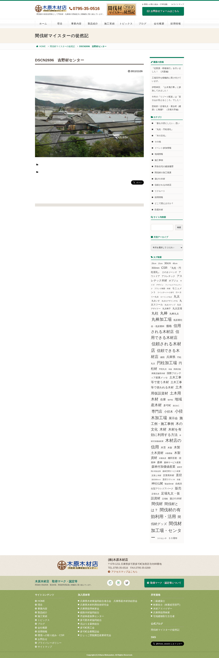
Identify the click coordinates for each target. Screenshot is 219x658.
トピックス (126, 23)
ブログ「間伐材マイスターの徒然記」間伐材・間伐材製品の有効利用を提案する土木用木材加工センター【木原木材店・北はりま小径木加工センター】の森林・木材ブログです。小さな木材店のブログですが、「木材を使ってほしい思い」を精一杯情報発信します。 (121, 9)
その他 (158, 141)
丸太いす (156, 301)
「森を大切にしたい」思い (167, 123)
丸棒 (164, 313)
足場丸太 (155, 494)
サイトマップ (178, 4)
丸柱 (155, 313)
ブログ (143, 23)
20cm (154, 263)
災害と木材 (156, 475)
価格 (169, 326)
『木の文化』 (161, 135)
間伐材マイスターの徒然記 (62, 46)
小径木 (168, 411)
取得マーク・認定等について (165, 583)
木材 (163, 429)
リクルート (160, 191)
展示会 (173, 418)
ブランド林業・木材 (162, 288)
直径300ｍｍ (156, 479)
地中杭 (170, 400)
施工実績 (109, 23)
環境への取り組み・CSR (51, 635)
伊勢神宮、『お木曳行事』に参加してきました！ (166, 89)
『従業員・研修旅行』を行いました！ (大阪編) (166, 70)
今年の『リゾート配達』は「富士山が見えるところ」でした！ (166, 98)
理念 (59, 23)
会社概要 (159, 23)
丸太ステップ (170, 305)
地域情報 (159, 154)
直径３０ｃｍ (169, 479)
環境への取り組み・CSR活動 (155, 4)
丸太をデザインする (170, 301)
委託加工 (176, 406)
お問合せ (42, 639)
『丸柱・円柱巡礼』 (164, 129)
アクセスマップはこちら (124, 571)
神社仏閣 (157, 483)
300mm (155, 268)
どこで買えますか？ (164, 203)
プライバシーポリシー (50, 643)
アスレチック (168, 276)
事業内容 (76, 23)
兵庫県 (170, 357)
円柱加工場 (167, 363)
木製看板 (168, 453)
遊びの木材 (160, 179)
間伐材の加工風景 (163, 172)
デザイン (159, 285)
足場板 (165, 499)
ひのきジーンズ (169, 272)
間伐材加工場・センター (166, 530)
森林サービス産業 (172, 462)
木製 (170, 447)
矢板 (178, 479)
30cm (167, 263)
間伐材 (157, 504)
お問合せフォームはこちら (165, 11)
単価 (170, 369)
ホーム (43, 23)
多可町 (167, 405)
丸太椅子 (166, 308)
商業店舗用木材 (158, 373)
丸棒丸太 (174, 313)
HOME (42, 46)
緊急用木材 (169, 484)
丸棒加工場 (162, 319)
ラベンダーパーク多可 (165, 292)
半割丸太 (163, 369)
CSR (164, 267)
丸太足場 (177, 308)
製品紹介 (93, 23)
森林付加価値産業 (163, 466)
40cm (175, 263)
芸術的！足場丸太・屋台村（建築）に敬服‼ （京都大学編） (166, 108)
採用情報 (175, 23)
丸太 (177, 296)
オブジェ (173, 280)
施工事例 (159, 160)
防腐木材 (159, 209)
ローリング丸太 (166, 297)
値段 (162, 357)
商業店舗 (177, 369)
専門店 (157, 411)
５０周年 (172, 538)
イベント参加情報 (163, 148)
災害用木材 (168, 475)
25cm (160, 263)
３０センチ (162, 538)
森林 (159, 462)
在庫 (163, 399)
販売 (178, 488)
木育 (163, 447)
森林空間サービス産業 (171, 471)
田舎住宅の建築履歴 (164, 166)
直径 (179, 475)
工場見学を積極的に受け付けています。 (166, 79)
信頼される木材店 (163, 185)
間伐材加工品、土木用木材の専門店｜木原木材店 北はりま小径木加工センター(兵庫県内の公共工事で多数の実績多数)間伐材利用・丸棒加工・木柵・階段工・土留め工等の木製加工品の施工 (50, 8)
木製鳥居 (162, 458)
